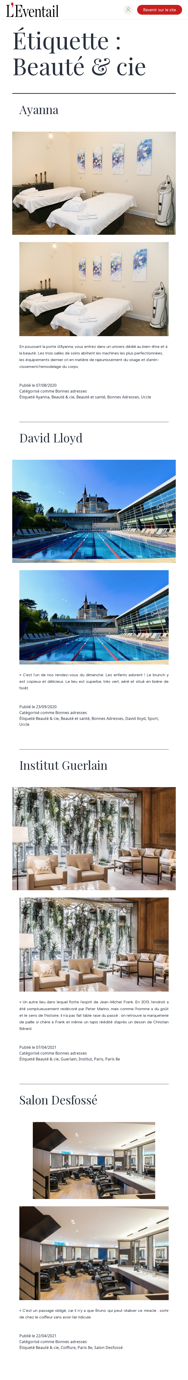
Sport (153, 718)
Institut (85, 1059)
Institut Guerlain (63, 765)
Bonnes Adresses (123, 397)
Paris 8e (112, 1059)
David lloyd (135, 718)
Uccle (146, 397)
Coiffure (68, 1347)
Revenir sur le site (159, 9)
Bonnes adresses (71, 391)
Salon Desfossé (58, 1099)
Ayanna (39, 109)
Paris (98, 1059)
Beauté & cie (62, 397)
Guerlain (69, 1059)
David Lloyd (51, 437)
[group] (128, 10)
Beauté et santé (90, 397)
